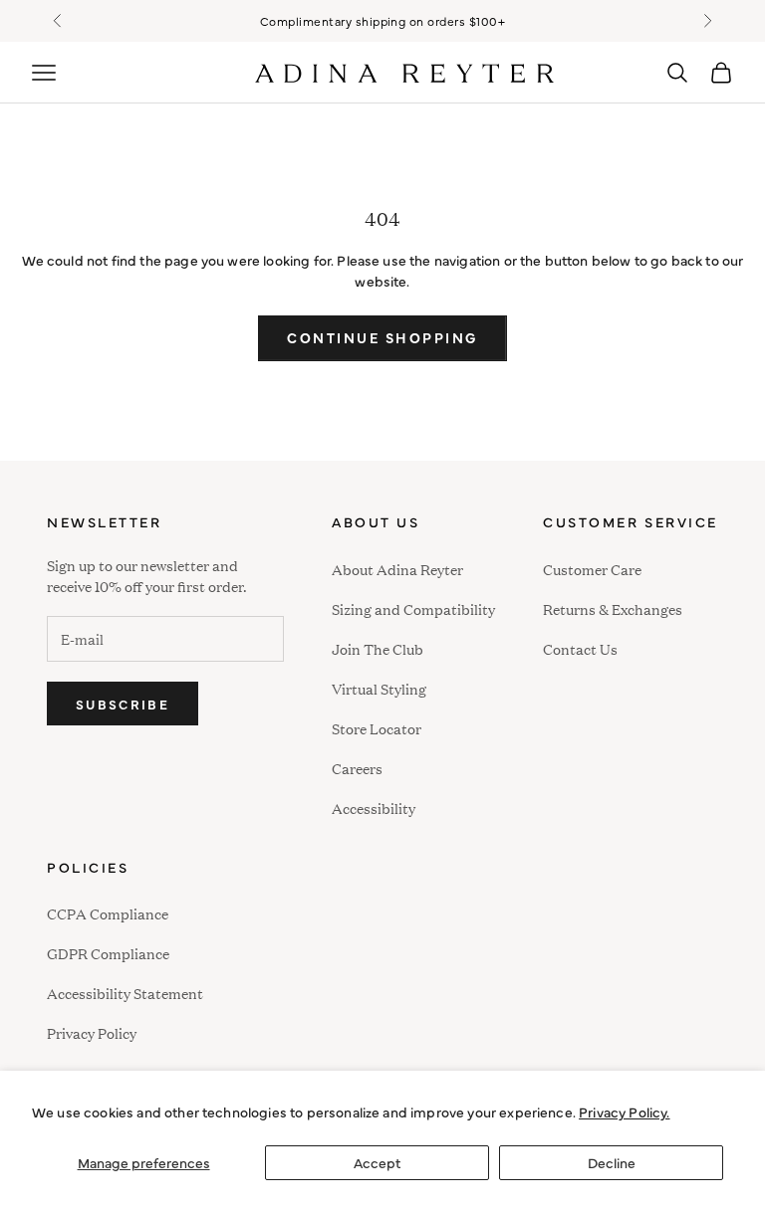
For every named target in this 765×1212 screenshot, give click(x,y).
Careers (357, 767)
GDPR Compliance (108, 952)
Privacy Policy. (624, 1111)
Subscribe (122, 703)
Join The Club (377, 648)
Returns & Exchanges (612, 608)
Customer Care (592, 568)
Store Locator (376, 727)
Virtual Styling (379, 688)
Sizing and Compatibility (413, 608)
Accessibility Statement (125, 992)
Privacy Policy (91, 1032)
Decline (612, 1162)
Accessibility (373, 805)
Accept (377, 1162)
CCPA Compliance (107, 913)
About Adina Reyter (397, 568)
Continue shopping (382, 337)
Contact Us (580, 648)
